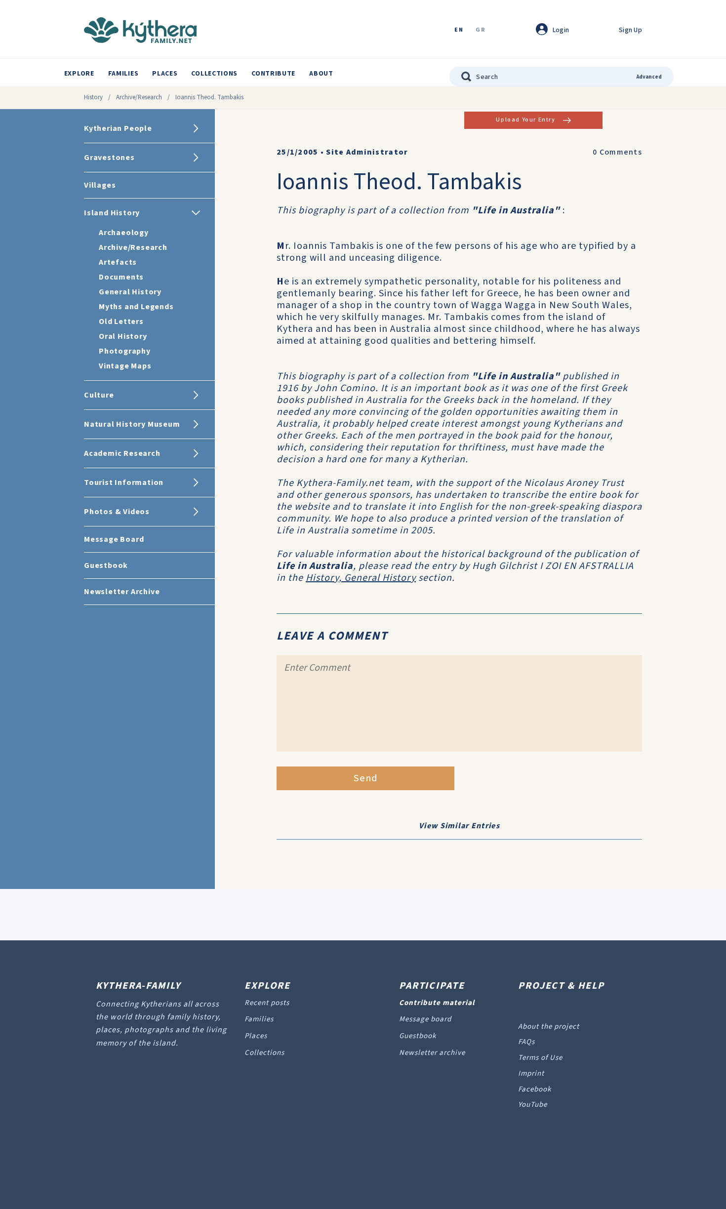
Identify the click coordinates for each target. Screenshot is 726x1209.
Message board (425, 1019)
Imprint (531, 1073)
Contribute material (437, 1003)
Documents (121, 277)
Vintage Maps (125, 366)
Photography (125, 351)
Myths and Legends (136, 306)
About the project (548, 1026)
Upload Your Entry (525, 120)
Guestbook (417, 1036)
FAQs (526, 1042)
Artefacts (118, 262)
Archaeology (124, 232)
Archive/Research (139, 97)
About (321, 74)
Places (164, 74)
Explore (79, 74)
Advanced (649, 77)
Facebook (534, 1089)
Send (366, 778)
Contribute (273, 74)
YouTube (532, 1104)
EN (458, 30)
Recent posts (266, 1003)
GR (480, 30)
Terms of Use (540, 1057)
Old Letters (121, 321)
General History (130, 291)
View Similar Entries (459, 825)
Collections (214, 74)
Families (123, 74)
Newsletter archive (432, 1053)
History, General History (361, 578)
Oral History (123, 336)
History (93, 97)
